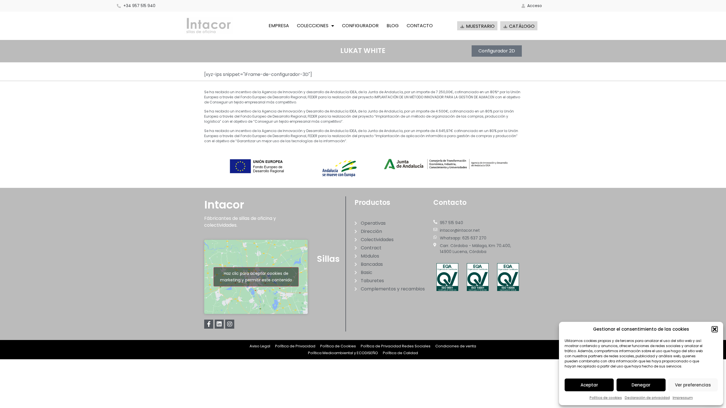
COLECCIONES (312, 25)
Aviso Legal (260, 346)
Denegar (641, 385)
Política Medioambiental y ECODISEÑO (343, 353)
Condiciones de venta (455, 346)
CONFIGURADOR (360, 25)
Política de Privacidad (295, 346)
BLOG (393, 25)
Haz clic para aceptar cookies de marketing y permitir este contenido (256, 277)
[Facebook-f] (208, 324)
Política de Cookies (338, 346)
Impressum (683, 397)
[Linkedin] (219, 324)
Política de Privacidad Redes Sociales (395, 346)
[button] (714, 329)
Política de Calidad (400, 353)
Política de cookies (606, 397)
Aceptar (589, 385)
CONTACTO (420, 25)
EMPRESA (279, 25)
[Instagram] (229, 324)
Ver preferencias (693, 385)
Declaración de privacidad (647, 397)
